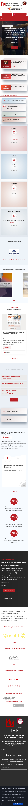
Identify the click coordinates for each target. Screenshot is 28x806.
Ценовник (7, 437)
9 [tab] (18, 259)
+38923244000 (7, 598)
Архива (3, 749)
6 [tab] (13, 259)
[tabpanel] (14, 252)
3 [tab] (7, 259)
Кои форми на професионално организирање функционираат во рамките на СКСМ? (11, 391)
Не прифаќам (6, 803)
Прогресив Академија (20, 14)
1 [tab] (3, 259)
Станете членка (6, 14)
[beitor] (14, 9)
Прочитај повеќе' (11, 800)
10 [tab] (20, 259)
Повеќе (8, 47)
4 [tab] (9, 259)
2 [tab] (5, 259)
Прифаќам (18, 803)
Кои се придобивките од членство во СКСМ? (12, 384)
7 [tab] (15, 259)
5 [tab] (11, 259)
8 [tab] (16, 259)
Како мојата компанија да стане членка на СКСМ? (11, 377)
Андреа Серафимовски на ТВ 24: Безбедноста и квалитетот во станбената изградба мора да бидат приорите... (12, 334)
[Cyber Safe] (20, 721)
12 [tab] (24, 259)
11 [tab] (22, 259)
